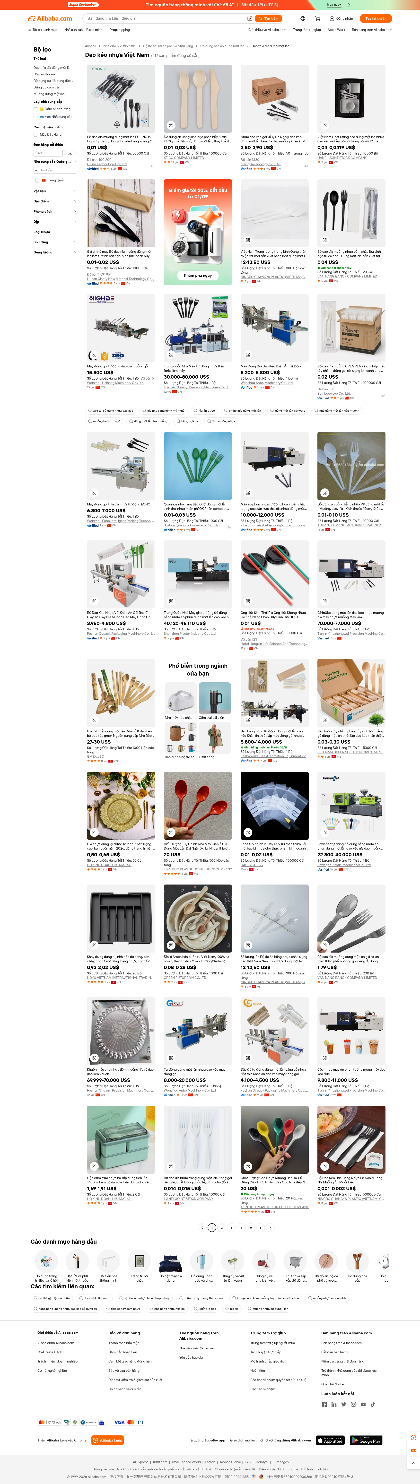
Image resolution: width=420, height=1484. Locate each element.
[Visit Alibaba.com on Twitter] (344, 1404)
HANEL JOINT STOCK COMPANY (342, 158)
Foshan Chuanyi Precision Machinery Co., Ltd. (198, 387)
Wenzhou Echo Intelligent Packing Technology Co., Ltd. (121, 521)
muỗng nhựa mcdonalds (329, 1298)
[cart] (318, 19)
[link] (413, 1438)
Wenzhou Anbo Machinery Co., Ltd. (267, 383)
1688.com (160, 1462)
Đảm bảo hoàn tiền (122, 1352)
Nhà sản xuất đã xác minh (198, 1348)
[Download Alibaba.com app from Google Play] (366, 1440)
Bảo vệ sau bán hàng (124, 1370)
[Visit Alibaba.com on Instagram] (353, 1404)
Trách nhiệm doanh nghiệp (57, 1361)
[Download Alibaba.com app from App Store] (330, 1440)
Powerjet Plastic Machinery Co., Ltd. (344, 865)
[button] (250, 18)
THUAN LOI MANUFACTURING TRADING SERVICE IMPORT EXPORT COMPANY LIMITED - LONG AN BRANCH (351, 525)
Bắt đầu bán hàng (334, 1352)
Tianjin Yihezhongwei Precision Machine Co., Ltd (351, 633)
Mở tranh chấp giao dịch (268, 1361)
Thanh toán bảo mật (123, 1343)
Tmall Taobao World (186, 1462)
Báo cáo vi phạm (262, 1389)
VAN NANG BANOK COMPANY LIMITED (347, 276)
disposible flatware (97, 1298)
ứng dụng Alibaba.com (292, 1440)
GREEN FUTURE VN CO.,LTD (185, 978)
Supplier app (214, 1440)
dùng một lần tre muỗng (150, 421)
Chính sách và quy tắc (124, 1389)
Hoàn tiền (257, 1370)
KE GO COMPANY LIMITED (184, 158)
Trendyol (261, 1462)
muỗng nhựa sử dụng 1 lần (270, 1308)
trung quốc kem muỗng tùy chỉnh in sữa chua (268, 1298)
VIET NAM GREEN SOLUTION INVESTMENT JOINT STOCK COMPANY (351, 752)
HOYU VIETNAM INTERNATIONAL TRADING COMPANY (121, 978)
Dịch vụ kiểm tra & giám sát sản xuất (135, 1380)
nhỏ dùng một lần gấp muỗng (339, 410)
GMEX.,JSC (95, 756)
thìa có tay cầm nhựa (125, 1308)
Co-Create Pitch (49, 1352)
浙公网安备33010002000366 (289, 1477)
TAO (248, 1462)
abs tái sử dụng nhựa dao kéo (113, 410)
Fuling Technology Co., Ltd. (107, 164)
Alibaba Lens (57, 1440)
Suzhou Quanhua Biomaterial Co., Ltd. (192, 525)
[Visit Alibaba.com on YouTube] (363, 1404)
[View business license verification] (254, 1476)
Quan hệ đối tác (333, 1384)
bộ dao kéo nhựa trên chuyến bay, (147, 1298)
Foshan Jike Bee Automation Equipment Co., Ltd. (275, 756)
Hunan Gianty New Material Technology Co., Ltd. (121, 279)
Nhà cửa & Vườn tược (119, 46)
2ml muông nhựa (223, 421)
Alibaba (90, 46)
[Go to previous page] (202, 1227)
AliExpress (141, 1462)
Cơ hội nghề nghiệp (52, 1370)
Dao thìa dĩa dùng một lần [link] (270, 46)
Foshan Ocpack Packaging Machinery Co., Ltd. (121, 633)
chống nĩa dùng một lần (245, 410)
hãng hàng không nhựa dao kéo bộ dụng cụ (68, 1308)
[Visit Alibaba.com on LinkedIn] (334, 1404)
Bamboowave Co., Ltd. (334, 393)
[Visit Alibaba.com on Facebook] (324, 1404)
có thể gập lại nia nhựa (54, 1298)
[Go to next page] (270, 1227)
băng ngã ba (189, 421)
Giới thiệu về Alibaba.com (57, 1333)
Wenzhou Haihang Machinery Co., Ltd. (115, 383)
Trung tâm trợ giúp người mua (272, 1343)
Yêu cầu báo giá (191, 1357)
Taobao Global (230, 1462)
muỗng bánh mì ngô (106, 421)
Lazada (210, 1462)
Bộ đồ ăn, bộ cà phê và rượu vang (168, 46)
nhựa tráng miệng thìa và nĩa (203, 1298)
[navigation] (55, 637)
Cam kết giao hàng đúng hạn (130, 1361)
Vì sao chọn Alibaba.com (55, 1343)
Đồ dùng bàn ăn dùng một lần (222, 46)
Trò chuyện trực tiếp (265, 1352)
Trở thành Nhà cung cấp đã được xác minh (349, 1373)
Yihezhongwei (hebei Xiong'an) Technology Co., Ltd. (275, 525)
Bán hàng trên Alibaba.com (341, 1343)
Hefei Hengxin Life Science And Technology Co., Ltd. (275, 644)
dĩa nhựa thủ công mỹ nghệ (165, 410)
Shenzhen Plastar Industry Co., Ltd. (190, 633)
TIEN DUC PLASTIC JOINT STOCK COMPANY (198, 869)
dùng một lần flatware (290, 410)
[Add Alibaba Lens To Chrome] (107, 1440)
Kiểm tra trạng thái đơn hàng (342, 1361)
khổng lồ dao (207, 1308)
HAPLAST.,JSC (252, 865)
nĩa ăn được (207, 410)
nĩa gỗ (234, 1308)
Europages (280, 1462)
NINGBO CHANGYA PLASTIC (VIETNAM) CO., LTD (275, 277)
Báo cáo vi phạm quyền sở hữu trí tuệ (278, 1380)
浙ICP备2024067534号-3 (334, 1477)
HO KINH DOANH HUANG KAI (109, 865)
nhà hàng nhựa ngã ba (169, 1308)
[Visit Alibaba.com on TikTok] (373, 1404)
